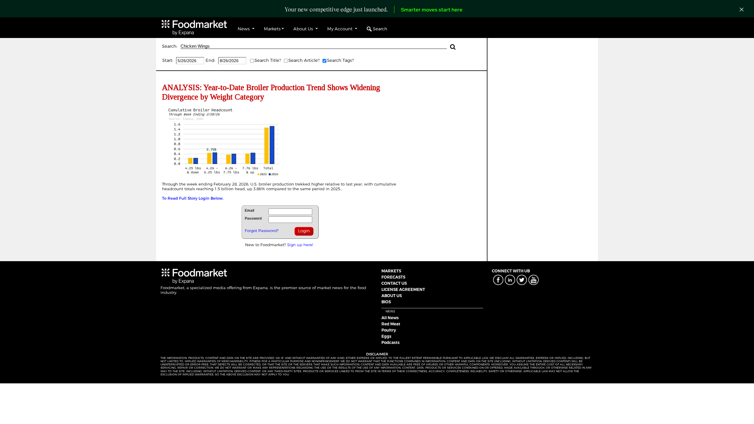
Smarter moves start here (431, 10)
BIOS (386, 301)
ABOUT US (391, 295)
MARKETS (391, 271)
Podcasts (390, 342)
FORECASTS (393, 277)
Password (253, 218)
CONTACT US (394, 283)
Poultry (388, 330)
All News (390, 317)
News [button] (244, 29)
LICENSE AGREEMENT (403, 289)
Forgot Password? (262, 230)
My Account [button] (340, 29)
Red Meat (390, 324)
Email (249, 210)
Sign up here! (300, 244)
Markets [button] (272, 29)
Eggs (386, 336)
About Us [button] (303, 29)
